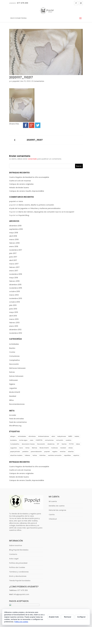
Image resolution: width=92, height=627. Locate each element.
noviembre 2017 (15, 250)
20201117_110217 (35, 140)
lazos (21, 448)
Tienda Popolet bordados (19, 580)
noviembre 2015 (15, 288)
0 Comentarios (38, 81)
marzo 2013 (14, 319)
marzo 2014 (14, 295)
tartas (35, 455)
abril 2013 (13, 316)
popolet (16, 81)
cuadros (68, 440)
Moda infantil (14, 392)
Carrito (52, 514)
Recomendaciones (17, 404)
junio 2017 (13, 257)
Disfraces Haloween (17, 368)
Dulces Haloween (16, 376)
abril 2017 (13, 260)
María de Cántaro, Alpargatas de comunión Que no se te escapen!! (46, 212)
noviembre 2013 (15, 298)
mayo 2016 (13, 278)
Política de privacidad (18, 563)
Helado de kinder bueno (19, 187)
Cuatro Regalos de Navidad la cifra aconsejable (29, 177)
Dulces (12, 372)
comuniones (49, 440)
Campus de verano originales (21, 184)
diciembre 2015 (15, 284)
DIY (58, 444)
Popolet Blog (24, 215)
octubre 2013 (14, 302)
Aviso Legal (13, 559)
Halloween (13, 380)
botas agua (23, 440)
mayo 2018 (13, 233)
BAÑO (70, 436)
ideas (78, 444)
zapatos (76, 455)
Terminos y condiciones (19, 572)
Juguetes (13, 388)
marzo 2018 (14, 239)
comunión (59, 440)
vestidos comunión (54, 455)
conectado (32, 159)
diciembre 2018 (15, 226)
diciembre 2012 (15, 329)
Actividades (14, 344)
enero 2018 (13, 246)
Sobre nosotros (15, 545)
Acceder (12, 415)
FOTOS (71, 444)
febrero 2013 (14, 322)
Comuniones (14, 356)
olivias (70, 448)
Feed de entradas (16, 419)
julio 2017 (12, 253)
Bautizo (12, 348)
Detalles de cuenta (56, 506)
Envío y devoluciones (17, 576)
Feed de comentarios (18, 422)
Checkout (53, 519)
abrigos (12, 436)
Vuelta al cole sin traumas (20, 181)
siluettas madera (16, 455)
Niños (11, 400)
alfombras (32, 436)
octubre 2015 (14, 291)
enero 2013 (13, 326)
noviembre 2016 (15, 274)
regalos (54, 451)
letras (27, 448)
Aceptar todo (54, 617)
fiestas (64, 444)
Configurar (81, 617)
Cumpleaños (14, 360)
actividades (22, 436)
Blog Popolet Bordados (18, 550)
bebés (77, 436)
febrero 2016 (14, 281)
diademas (51, 444)
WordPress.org (15, 425)
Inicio (21, 201)
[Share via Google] (31, 126)
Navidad (12, 396)
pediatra (25, 451)
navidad (63, 448)
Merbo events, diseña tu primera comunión (36, 205)
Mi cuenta (53, 501)
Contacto (13, 554)
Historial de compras (57, 510)
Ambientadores (43, 436)
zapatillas (67, 455)
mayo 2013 (13, 312)
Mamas (34, 448)
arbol (53, 436)
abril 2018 (13, 236)
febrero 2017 (14, 267)
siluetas (71, 451)
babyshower (61, 436)
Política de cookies (21, 622)
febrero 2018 (14, 243)
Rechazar (67, 617)
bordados (13, 440)
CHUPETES (39, 440)
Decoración (14, 364)
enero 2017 (13, 271)
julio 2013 (12, 305)
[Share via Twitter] (37, 126)
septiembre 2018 (16, 229)
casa (31, 440)
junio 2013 (13, 309)
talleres (27, 455)
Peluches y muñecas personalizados (45, 208)
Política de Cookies (17, 567)
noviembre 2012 (15, 333)
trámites (42, 455)
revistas (63, 451)
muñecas (54, 448)
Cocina (12, 352)
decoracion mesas (28, 444)
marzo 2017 (14, 264)
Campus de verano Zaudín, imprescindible (26, 191)
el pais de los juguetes (18, 208)
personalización (36, 451)
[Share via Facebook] (25, 126)
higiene (12, 384)
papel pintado (15, 451)
